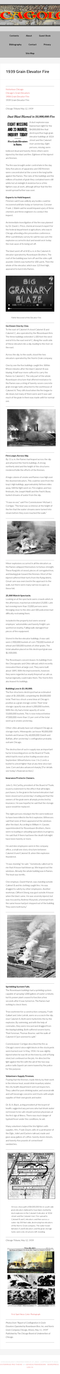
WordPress (53, 1364)
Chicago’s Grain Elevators (18, 93)
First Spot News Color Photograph (25, 1314)
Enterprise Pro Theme (11, 1364)
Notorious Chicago (14, 89)
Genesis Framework (36, 1364)
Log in (30, 1367)
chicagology (30, 17)
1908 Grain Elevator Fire (17, 96)
